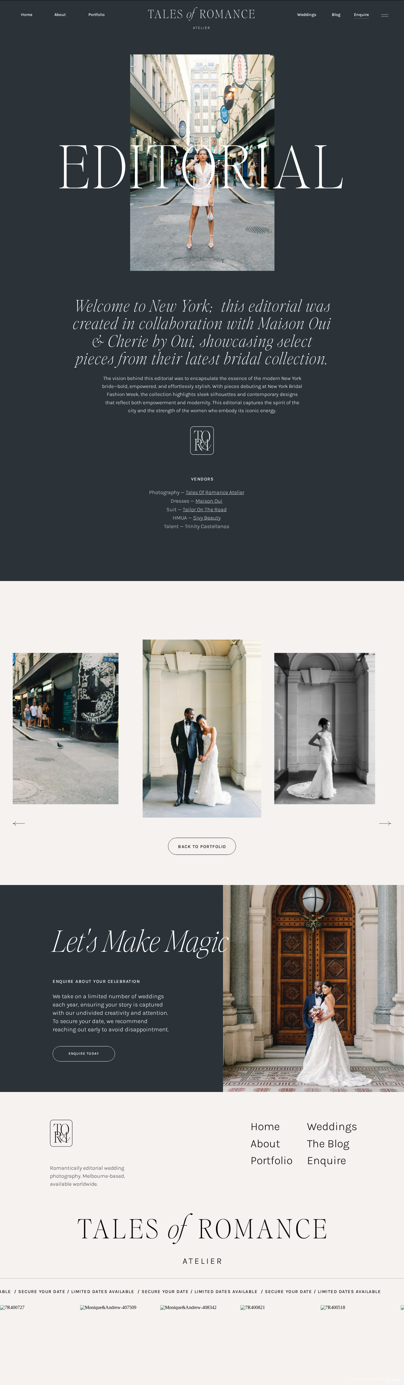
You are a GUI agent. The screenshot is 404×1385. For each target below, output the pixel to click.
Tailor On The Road (205, 509)
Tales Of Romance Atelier (215, 492)
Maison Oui (208, 501)
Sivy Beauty (207, 517)
